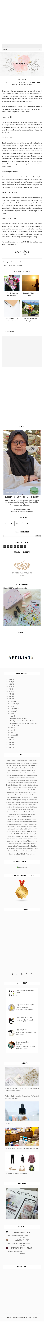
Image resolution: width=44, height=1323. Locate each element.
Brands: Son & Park (30, 836)
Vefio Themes (32, 1317)
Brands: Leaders (12, 804)
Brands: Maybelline (12, 812)
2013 (10, 747)
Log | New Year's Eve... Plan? (24, 1017)
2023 (10, 684)
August (13, 711)
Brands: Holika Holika (26, 795)
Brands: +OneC (19, 760)
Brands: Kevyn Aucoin (24, 799)
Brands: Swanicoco (23, 839)
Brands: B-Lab (21, 765)
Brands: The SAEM (20, 844)
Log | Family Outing (21, 1030)
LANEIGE (21, 853)
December (14, 701)
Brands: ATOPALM (21, 763)
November (14, 704)
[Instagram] (16, 523)
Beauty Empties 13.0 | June (18, 718)
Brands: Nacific (18, 817)
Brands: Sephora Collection (24, 831)
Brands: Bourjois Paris (22, 773)
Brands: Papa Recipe (18, 821)
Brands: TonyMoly (30, 844)
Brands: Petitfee (28, 822)
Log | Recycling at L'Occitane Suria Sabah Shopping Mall (21, 1148)
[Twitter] (11, 523)
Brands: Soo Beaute (12, 839)
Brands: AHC (13, 763)
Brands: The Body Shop (22, 841)
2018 (10, 696)
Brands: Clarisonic (16, 778)
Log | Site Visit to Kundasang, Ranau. (19, 1235)
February (13, 735)
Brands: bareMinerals (29, 851)
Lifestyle (19, 265)
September (14, 709)
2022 (10, 686)
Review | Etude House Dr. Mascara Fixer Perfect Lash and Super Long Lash (22, 1097)
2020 (10, 691)
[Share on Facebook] (3, 262)
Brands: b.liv (19, 851)
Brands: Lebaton (32, 804)
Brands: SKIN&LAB (25, 829)
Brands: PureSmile (27, 824)
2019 (10, 694)
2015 (10, 742)
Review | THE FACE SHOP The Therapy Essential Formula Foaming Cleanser (22, 1089)
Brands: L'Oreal (34, 802)
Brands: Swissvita (32, 839)
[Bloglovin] (27, 523)
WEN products (26, 234)
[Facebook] (6, 523)
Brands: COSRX (21, 775)
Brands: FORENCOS (18, 787)
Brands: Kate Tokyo (13, 800)
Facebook (38, 242)
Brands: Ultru (24, 846)
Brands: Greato (13, 790)
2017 (10, 699)
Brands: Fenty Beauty (30, 787)
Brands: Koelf (33, 799)
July (12, 714)
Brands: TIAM (10, 841)
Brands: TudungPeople (14, 846)
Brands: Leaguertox (22, 804)
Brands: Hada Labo (28, 792)
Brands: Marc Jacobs (20, 809)
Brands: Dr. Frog (12, 783)
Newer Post (8, 420)
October (13, 706)
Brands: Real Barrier (22, 826)
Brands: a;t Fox (12, 851)
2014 (10, 745)
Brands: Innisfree (16, 797)
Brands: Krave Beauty (12, 802)
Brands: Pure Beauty (17, 824)
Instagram (12, 245)
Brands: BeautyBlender (26, 768)
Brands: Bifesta (31, 770)
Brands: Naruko (26, 817)
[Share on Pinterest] (12, 262)
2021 (10, 689)
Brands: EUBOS (18, 785)
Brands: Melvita (33, 812)
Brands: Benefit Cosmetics (19, 770)
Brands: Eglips (26, 785)
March (13, 732)
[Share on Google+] (21, 262)
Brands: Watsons (16, 848)
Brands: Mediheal (24, 812)
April (12, 730)
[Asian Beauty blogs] (22, 901)
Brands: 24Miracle (27, 760)
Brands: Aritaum (12, 765)
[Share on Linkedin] (16, 262)
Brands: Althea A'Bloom (32, 763)
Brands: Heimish (15, 795)
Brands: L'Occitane (24, 802)
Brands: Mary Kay (31, 809)
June (12, 716)
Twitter (5, 245)
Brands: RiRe (17, 829)
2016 (10, 740)
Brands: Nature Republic (24, 819)
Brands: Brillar (33, 773)
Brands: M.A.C (29, 807)
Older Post (35, 420)
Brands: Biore (11, 773)
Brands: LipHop (21, 807)
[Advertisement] (22, 22)
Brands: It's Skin (25, 797)
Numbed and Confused (15, 1251)
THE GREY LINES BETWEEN (21, 1232)
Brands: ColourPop (26, 778)
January (13, 737)
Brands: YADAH (25, 848)
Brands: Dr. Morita (31, 782)
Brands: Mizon (12, 814)
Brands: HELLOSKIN (18, 792)
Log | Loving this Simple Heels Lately (25, 991)
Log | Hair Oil (8, 1123)
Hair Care (22, 79)
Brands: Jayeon (33, 797)
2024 (10, 682)
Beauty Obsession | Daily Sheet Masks (22, 721)
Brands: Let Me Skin (12, 807)
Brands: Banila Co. (31, 765)
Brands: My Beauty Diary (24, 814)
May (12, 727)
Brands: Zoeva (33, 848)
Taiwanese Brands (30, 854)
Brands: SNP (33, 829)
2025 (10, 679)
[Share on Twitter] (7, 262)
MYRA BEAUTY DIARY (22, 1240)
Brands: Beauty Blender (14, 768)
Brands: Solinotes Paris (17, 836)
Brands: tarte (13, 854)
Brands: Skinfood (20, 834)
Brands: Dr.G (10, 785)
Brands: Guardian (23, 790)
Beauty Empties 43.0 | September (22, 1043)
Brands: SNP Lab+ (11, 831)
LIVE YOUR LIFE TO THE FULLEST (21, 1248)
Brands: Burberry (12, 775)
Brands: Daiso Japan (23, 780)
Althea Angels (11, 761)
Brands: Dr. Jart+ (22, 783)
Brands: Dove (33, 780)
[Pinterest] (22, 523)
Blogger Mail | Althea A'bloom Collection (15, 588)
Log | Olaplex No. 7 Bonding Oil (25, 1005)
